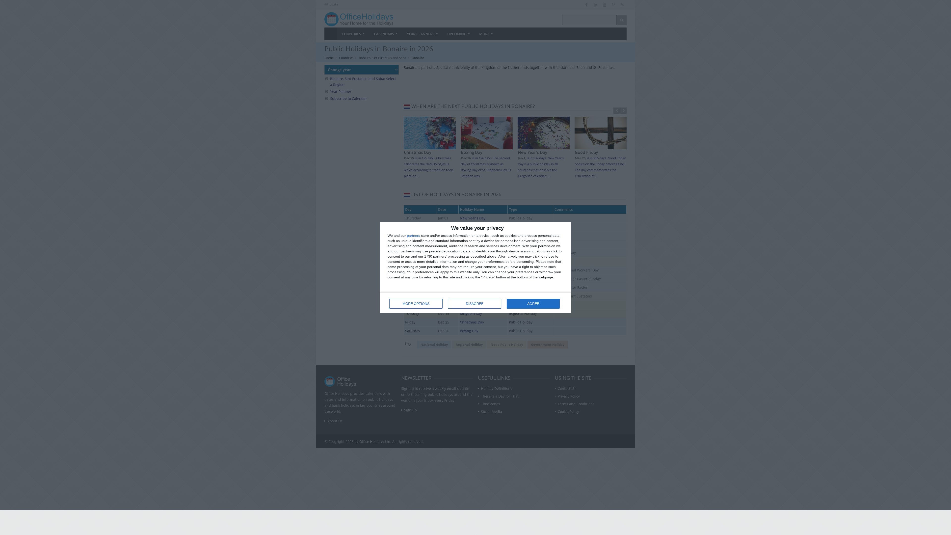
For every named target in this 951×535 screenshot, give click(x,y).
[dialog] (475, 267)
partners (413, 235)
